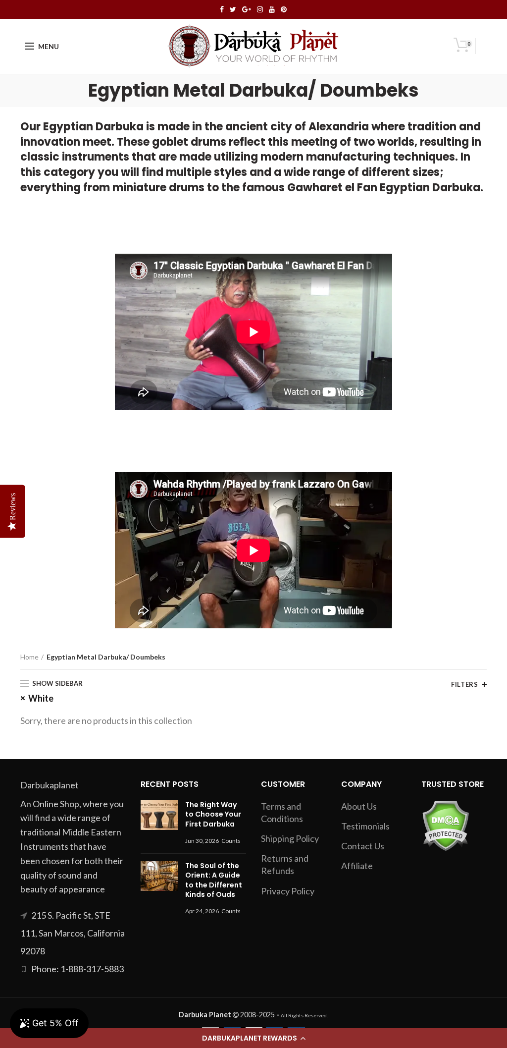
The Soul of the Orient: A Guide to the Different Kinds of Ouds (213, 880)
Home (29, 657)
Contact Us (362, 845)
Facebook (222, 9)
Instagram (260, 9)
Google (246, 9)
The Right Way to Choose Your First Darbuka (213, 814)
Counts (231, 840)
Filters (464, 684)
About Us (359, 806)
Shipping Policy (290, 838)
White (40, 698)
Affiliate (357, 865)
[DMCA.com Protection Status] (445, 824)
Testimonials (365, 826)
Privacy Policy (287, 890)
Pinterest (284, 9)
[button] (253, 1038)
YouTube (272, 9)
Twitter (233, 9)
